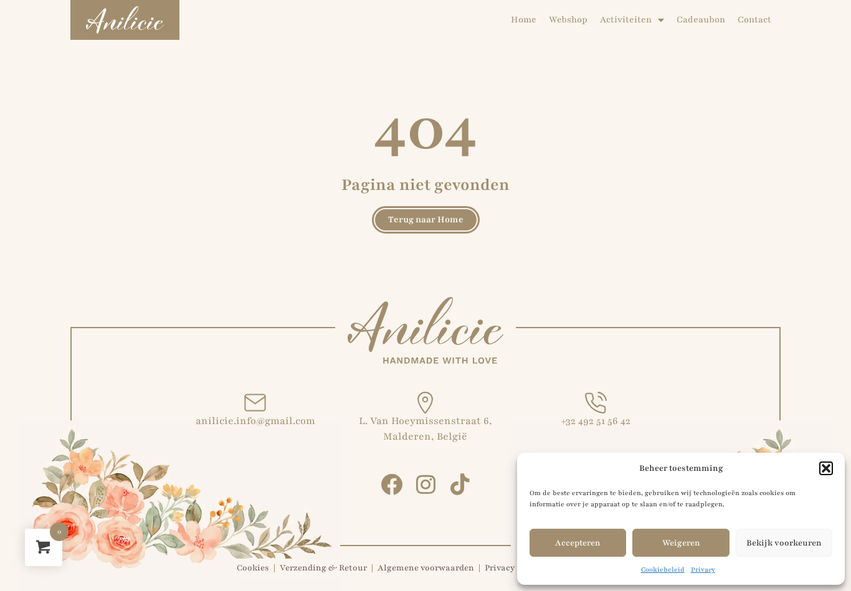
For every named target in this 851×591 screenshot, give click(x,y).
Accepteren (578, 543)
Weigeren (681, 543)
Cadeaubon (701, 20)
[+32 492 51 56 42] (596, 403)
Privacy (703, 569)
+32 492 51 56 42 (595, 421)
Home (523, 20)
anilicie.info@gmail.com (255, 421)
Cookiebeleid (663, 569)
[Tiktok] (460, 484)
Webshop (568, 20)
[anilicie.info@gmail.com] (255, 403)
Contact (754, 20)
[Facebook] (391, 484)
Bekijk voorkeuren (784, 543)
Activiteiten (626, 20)
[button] (826, 468)
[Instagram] (426, 484)
